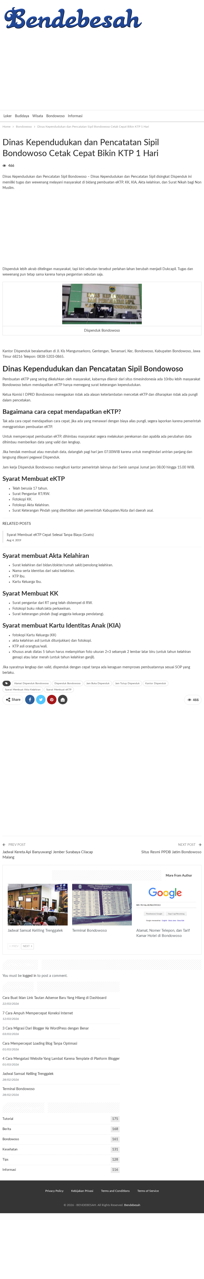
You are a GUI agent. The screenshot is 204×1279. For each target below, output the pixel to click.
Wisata (37, 116)
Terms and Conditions (115, 1190)
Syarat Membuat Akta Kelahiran (23, 689)
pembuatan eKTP (110, 182)
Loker (7, 116)
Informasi (75, 116)
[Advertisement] (102, 68)
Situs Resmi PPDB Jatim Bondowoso (171, 852)
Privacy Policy (54, 1190)
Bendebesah (132, 1205)
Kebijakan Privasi (82, 1190)
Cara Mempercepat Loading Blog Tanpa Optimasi (39, 1043)
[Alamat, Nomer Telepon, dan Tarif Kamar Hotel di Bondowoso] (166, 904)
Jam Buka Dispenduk (97, 683)
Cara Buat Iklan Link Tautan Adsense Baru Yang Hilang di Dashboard (54, 998)
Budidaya (22, 116)
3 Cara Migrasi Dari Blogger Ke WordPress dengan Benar (45, 1028)
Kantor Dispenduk (155, 683)
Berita (6, 1129)
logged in (29, 976)
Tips (5, 1159)
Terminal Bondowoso (18, 1089)
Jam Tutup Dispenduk (127, 683)
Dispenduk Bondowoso (67, 683)
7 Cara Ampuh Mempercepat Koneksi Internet (37, 1013)
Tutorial (7, 1119)
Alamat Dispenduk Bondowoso (31, 683)
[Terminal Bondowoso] (102, 904)
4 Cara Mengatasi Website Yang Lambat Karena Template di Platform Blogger (61, 1059)
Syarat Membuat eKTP (58, 689)
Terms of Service (148, 1190)
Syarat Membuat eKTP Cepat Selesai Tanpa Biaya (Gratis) (50, 535)
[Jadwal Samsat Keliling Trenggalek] (38, 904)
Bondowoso (55, 116)
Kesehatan (9, 1149)
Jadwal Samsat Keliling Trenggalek (27, 1074)
